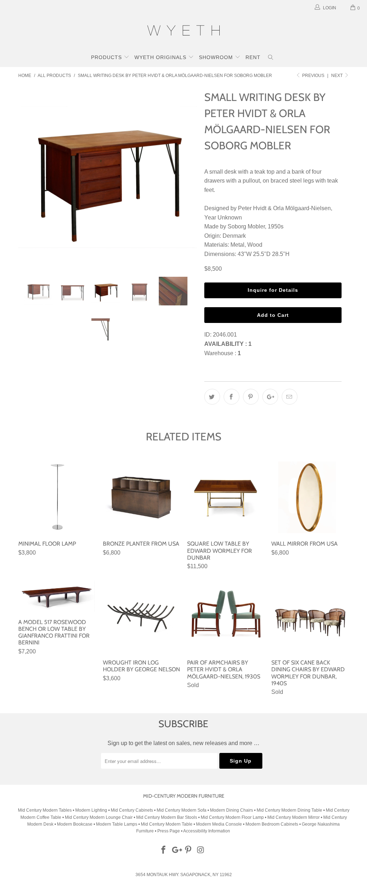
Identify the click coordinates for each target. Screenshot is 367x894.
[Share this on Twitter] (212, 397)
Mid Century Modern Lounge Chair (99, 817)
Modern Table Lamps (116, 824)
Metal (237, 245)
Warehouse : (222, 353)
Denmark (234, 236)
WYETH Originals (161, 57)
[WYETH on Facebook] (163, 850)
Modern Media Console (219, 824)
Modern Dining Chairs (231, 810)
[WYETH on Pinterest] (188, 850)
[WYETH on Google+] (176, 850)
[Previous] (28, 177)
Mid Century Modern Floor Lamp (232, 817)
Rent (253, 57)
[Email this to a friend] (289, 397)
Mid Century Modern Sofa (181, 810)
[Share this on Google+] (270, 397)
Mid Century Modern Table (166, 824)
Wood (254, 245)
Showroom (217, 57)
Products (107, 57)
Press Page (168, 830)
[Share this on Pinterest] (251, 397)
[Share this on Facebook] (231, 397)
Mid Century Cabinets (132, 810)
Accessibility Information (206, 830)
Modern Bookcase (74, 824)
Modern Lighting (91, 810)
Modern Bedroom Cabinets (272, 824)
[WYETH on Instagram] (201, 850)
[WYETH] (183, 31)
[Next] (187, 177)
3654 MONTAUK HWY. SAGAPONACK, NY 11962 (183, 874)
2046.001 (225, 335)
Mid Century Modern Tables (45, 810)
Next (337, 75)
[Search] (270, 58)
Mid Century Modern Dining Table (289, 810)
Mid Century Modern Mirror (293, 817)
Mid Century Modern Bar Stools (166, 817)
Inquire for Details (273, 290)
